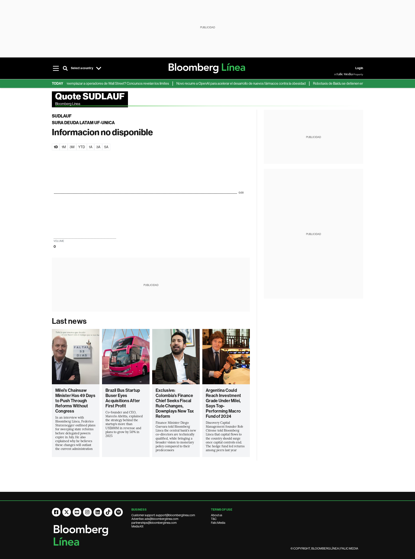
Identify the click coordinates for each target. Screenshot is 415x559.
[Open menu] (56, 68)
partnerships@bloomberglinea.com (154, 522)
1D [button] (56, 147)
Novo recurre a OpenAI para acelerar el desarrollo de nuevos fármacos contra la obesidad (230, 83)
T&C (214, 519)
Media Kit (137, 526)
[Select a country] (99, 68)
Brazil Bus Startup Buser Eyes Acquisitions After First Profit (122, 398)
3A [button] (98, 147)
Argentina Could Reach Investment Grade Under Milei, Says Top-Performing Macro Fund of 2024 (223, 403)
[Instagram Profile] (87, 512)
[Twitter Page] (66, 512)
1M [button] (64, 147)
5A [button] (106, 147)
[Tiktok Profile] (108, 512)
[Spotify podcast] (118, 512)
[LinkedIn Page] (97, 512)
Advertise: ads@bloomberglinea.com (154, 519)
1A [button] (90, 147)
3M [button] (72, 147)
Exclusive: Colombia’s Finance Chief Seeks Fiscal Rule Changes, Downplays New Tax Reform (175, 403)
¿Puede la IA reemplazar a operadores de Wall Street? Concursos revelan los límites (98, 83)
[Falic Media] (337, 74)
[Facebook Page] (56, 512)
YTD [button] (81, 147)
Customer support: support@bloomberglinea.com (163, 515)
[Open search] (65, 68)
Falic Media (218, 522)
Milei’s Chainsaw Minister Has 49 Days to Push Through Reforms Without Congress (75, 401)
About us (216, 515)
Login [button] (359, 68)
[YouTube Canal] (77, 512)
